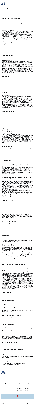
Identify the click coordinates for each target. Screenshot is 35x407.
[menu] (33, 3)
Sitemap (22, 403)
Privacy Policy (28, 403)
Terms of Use (32, 403)
